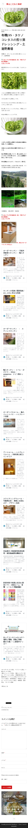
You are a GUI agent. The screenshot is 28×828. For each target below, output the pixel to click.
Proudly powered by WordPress (9, 824)
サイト (3, 767)
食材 (22, 30)
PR (17, 242)
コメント (3, 729)
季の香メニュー (8, 30)
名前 (3, 753)
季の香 (2, 30)
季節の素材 (14, 30)
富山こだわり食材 (14, 4)
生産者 (18, 30)
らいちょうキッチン (7, 707)
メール (3, 760)
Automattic (14, 826)
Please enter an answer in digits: (10, 775)
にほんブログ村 (5, 63)
